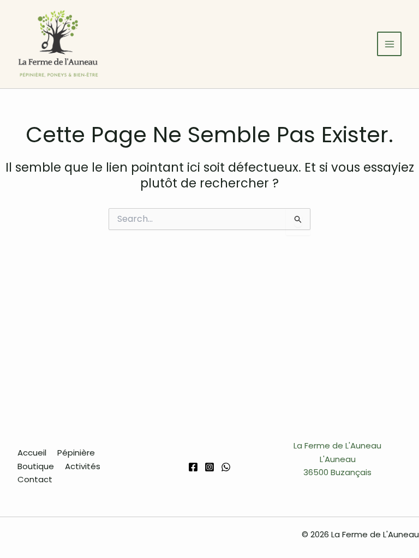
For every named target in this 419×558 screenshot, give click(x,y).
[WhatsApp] (226, 467)
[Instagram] (209, 467)
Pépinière (76, 452)
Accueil (31, 452)
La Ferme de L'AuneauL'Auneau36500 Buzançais (337, 459)
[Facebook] (193, 467)
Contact (34, 479)
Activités (82, 466)
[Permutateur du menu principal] (389, 44)
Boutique (35, 466)
